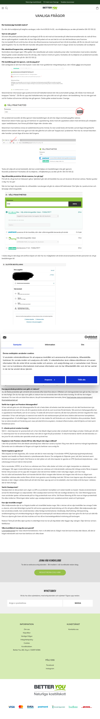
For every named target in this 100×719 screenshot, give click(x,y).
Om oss (27, 629)
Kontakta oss (73, 629)
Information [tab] (50, 345)
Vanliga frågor (26, 636)
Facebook (50, 665)
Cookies (27, 643)
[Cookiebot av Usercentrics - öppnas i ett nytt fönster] (86, 337)
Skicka (78, 603)
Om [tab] (82, 345)
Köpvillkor (26, 633)
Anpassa (48, 379)
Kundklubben (26, 647)
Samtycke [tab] (17, 345)
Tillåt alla (81, 379)
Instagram (50, 669)
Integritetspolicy (26, 640)
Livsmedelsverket (8, 531)
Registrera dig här (50, 572)
